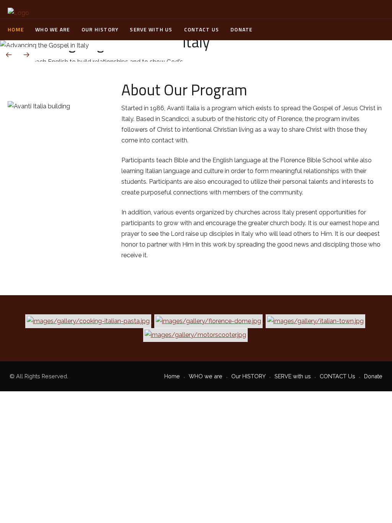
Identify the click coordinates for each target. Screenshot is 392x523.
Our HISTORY (100, 29)
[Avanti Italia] (18, 13)
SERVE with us (151, 29)
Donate (241, 29)
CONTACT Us (201, 29)
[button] (364, 51)
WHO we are (52, 29)
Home (16, 29)
